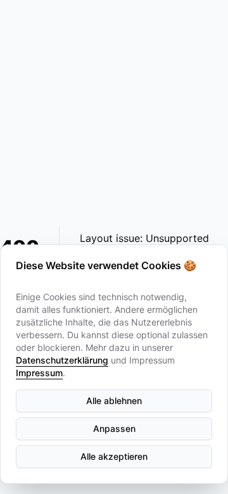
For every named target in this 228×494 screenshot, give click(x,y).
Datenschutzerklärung (62, 360)
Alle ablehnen (114, 400)
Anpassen (114, 428)
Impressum (39, 372)
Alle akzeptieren (114, 456)
